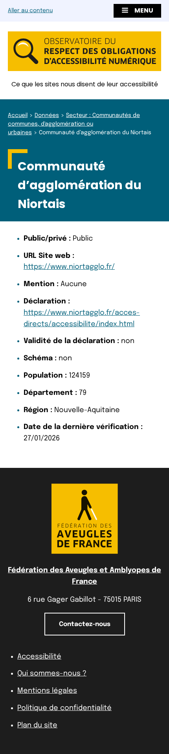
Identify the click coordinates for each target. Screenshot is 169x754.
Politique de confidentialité (64, 708)
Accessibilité (39, 656)
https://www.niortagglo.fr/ (69, 266)
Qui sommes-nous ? (51, 673)
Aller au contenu (30, 10)
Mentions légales (47, 690)
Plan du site (37, 725)
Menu (143, 10)
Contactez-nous (84, 624)
